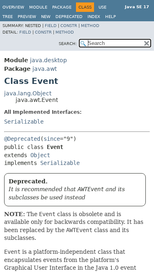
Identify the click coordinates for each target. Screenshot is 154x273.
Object (40, 155)
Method (90, 25)
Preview (27, 16)
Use (102, 7)
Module (38, 7)
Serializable (24, 121)
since (52, 138)
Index (93, 16)
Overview (13, 7)
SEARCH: (68, 43)
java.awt (44, 68)
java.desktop (48, 60)
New (46, 16)
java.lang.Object (27, 93)
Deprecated (69, 16)
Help (110, 16)
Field (51, 25)
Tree (7, 16)
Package (61, 7)
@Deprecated (22, 138)
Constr (68, 25)
